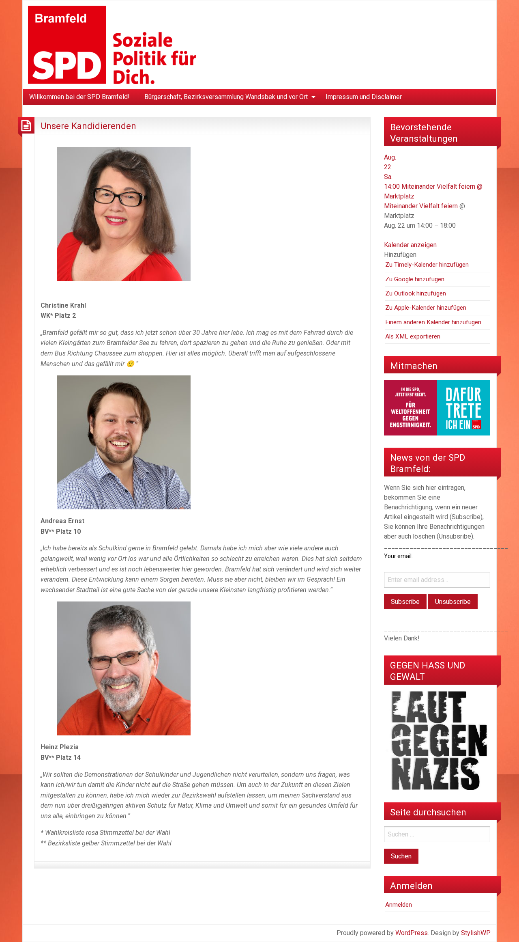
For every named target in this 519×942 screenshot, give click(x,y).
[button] (400, 255)
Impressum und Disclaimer (364, 97)
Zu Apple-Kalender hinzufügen (425, 307)
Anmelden (398, 904)
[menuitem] (79, 97)
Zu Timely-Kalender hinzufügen (427, 264)
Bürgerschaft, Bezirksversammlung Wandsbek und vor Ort (226, 97)
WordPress (411, 933)
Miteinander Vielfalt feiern (421, 206)
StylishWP (476, 933)
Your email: (398, 556)
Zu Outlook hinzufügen (415, 293)
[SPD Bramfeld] (112, 44)
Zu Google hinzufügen (414, 279)
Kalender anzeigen (410, 245)
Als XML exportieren (412, 336)
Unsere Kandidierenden (88, 126)
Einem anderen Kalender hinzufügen (433, 322)
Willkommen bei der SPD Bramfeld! (79, 97)
